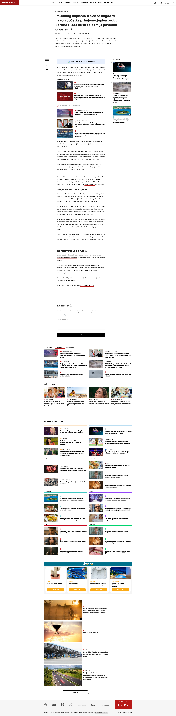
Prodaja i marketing (55, 712)
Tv (112, 2)
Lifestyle (76, 2)
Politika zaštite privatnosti (76, 712)
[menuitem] (173, 2)
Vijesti (54, 2)
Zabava (106, 2)
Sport (60, 2)
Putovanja (84, 2)
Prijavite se (81, 335)
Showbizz (68, 2)
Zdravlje (93, 2)
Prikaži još (75, 692)
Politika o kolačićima (88, 712)
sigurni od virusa (67, 209)
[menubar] (173, 2)
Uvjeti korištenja (65, 712)
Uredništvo (46, 712)
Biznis (100, 2)
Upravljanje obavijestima (102, 712)
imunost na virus (89, 184)
